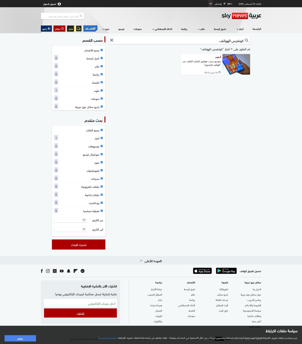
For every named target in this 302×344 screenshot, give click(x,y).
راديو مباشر (222, 294)
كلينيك (158, 316)
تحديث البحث (78, 244)
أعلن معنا (256, 321)
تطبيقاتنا (224, 289)
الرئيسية (257, 29)
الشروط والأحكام (253, 305)
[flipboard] (75, 270)
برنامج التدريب (254, 299)
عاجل (71, 29)
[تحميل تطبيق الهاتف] (214, 271)
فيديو (121, 29)
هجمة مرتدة (156, 305)
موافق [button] (20, 338)
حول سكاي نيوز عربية (251, 294)
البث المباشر (222, 305)
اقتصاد (191, 310)
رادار (160, 299)
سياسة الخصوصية (252, 310)
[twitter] (55, 270)
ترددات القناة (222, 299)
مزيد (107, 29)
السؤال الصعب (154, 294)
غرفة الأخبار (156, 289)
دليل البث (223, 310)
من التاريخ (97, 220)
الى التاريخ (97, 229)
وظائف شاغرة (254, 316)
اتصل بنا (257, 289)
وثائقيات (158, 321)
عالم (202, 29)
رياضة (184, 29)
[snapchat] (68, 270)
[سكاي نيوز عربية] (241, 16)
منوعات (138, 29)
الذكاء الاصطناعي (163, 29)
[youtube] (62, 270)
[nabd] (83, 270)
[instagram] (48, 270)
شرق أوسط (220, 29)
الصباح (158, 310)
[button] (59, 29)
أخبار (241, 29)
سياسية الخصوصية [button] (107, 337)
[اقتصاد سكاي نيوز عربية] (90, 28)
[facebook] (42, 270)
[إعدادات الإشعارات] (78, 28)
